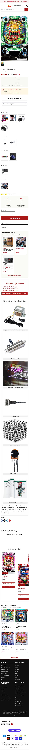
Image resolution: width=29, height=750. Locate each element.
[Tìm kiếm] (26, 9)
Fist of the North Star (5, 667)
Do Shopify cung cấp (14, 747)
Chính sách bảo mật (11, 743)
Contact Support (18, 705)
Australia (3, 693)
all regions (19, 93)
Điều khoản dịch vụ (15, 744)
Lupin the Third (4, 669)
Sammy (19, 591)
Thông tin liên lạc (24, 744)
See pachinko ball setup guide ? (14, 275)
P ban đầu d (21, 590)
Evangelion (3, 665)
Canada (3, 691)
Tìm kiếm (3, 743)
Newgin (17, 669)
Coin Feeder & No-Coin (20, 686)
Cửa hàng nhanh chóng (8, 583)
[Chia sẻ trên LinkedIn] (7, 520)
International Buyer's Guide (20, 692)
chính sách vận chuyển (5, 744)
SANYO (16, 671)
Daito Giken (17, 679)
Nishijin (4, 71)
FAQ (16, 697)
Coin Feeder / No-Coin (5, 701)
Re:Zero (3, 677)
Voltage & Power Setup (6, 699)
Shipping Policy (4, 695)
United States (4, 687)
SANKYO (17, 665)
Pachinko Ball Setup (19, 688)
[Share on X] (4, 520)
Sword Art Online (5, 675)
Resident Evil (4, 673)
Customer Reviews (19, 699)
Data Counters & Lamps (20, 690)
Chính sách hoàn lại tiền (21, 743)
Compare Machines (19, 703)
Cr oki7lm (4, 578)
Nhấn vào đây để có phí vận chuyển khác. (14, 294)
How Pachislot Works (19, 696)
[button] (4, 194)
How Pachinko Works (19, 694)
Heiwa (16, 677)
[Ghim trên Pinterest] (10, 520)
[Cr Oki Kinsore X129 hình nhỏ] (2, 63)
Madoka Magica (4, 671)
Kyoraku (17, 673)
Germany (3, 689)
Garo (2, 679)
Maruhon (3, 579)
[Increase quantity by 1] (13, 213)
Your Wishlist (18, 701)
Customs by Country (5, 697)
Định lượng (3, 210)
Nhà (2, 14)
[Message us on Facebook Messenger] (12, 724)
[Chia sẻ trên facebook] (2, 520)
